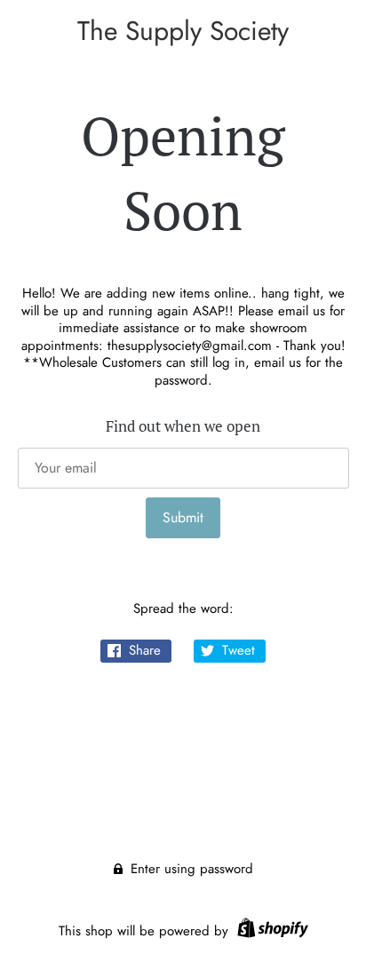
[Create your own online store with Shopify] (270, 931)
